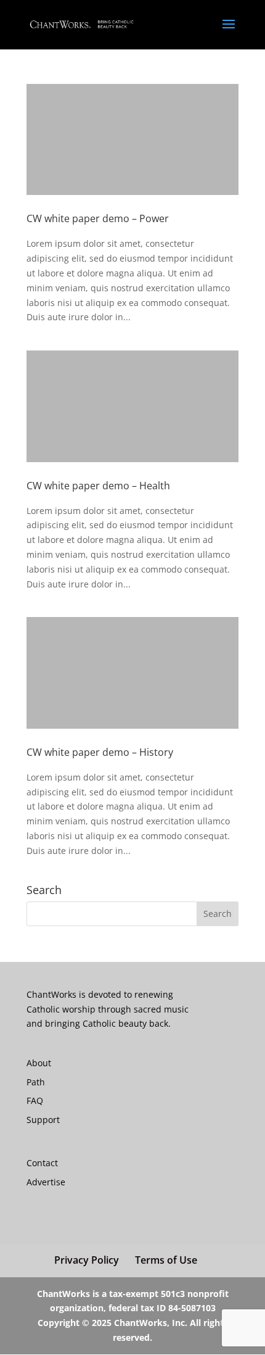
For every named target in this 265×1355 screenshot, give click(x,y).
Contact (42, 1163)
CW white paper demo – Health (98, 485)
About (38, 1063)
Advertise (45, 1182)
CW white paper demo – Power (97, 218)
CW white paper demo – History (99, 752)
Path (35, 1082)
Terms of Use (166, 1260)
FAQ (34, 1100)
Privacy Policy (86, 1260)
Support (43, 1119)
